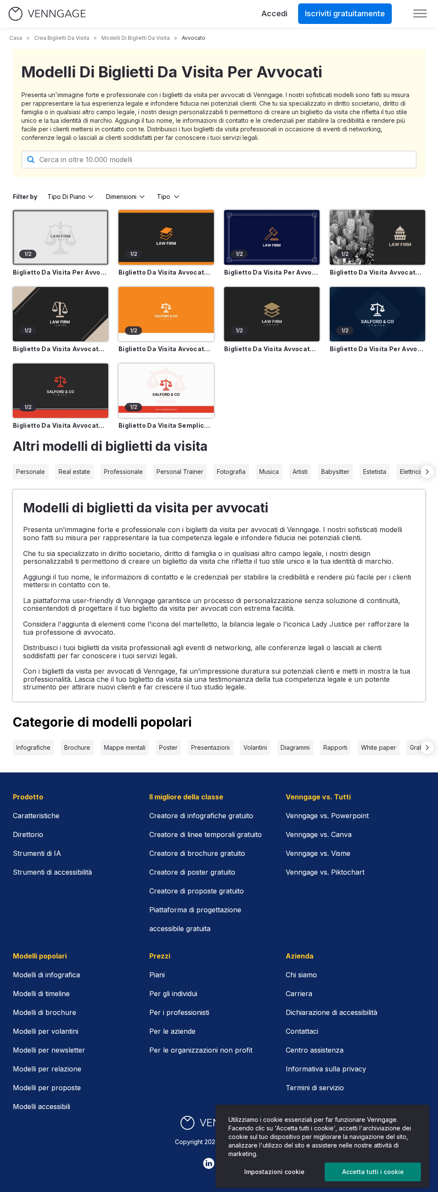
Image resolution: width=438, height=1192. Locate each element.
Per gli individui (173, 993)
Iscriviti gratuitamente (345, 13)
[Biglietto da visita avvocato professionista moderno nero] (377, 237)
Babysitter (335, 471)
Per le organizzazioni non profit (200, 1050)
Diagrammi (295, 747)
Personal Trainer (180, 471)
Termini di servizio (315, 1087)
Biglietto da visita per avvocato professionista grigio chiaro (60, 272)
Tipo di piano (66, 196)
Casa (15, 38)
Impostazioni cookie (274, 1171)
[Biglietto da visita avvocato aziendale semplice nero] (272, 314)
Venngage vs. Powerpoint (327, 815)
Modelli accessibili (41, 1106)
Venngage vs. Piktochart (325, 872)
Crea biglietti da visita (61, 38)
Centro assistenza (314, 1050)
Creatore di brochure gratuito (197, 853)
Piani (157, 974)
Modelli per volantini (45, 1031)
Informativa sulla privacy (326, 1069)
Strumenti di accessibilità (52, 872)
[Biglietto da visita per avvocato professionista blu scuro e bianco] (272, 237)
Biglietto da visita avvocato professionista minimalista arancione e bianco (166, 348)
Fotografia (231, 471)
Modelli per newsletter (49, 1050)
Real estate (74, 471)
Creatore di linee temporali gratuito (205, 834)
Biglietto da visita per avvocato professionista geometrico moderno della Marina (377, 348)
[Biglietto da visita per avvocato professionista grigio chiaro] (60, 237)
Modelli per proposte (47, 1087)
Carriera (299, 993)
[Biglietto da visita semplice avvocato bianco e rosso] (166, 391)
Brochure (77, 747)
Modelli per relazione (47, 1069)
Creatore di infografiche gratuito (201, 815)
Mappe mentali (124, 747)
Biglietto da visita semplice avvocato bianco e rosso (166, 425)
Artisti (300, 471)
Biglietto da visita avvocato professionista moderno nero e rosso (60, 425)
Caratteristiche (36, 815)
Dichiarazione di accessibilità (331, 1012)
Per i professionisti (179, 1012)
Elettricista (414, 471)
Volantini (255, 747)
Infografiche (33, 747)
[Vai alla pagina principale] (47, 14)
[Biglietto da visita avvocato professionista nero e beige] (60, 314)
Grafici (419, 747)
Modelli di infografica (46, 974)
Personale (30, 471)
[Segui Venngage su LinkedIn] (208, 1163)
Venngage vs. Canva (319, 834)
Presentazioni (210, 747)
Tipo (163, 196)
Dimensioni (121, 196)
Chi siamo (301, 974)
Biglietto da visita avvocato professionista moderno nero (377, 272)
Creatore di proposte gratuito (196, 891)
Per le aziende (172, 1031)
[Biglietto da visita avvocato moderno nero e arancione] (166, 237)
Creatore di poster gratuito (192, 872)
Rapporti (335, 747)
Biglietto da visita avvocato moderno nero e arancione (166, 272)
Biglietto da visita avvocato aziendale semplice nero (272, 348)
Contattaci (302, 1031)
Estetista (374, 471)
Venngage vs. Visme (318, 853)
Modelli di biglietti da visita (135, 38)
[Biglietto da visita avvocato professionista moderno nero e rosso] (60, 391)
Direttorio (28, 834)
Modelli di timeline (41, 993)
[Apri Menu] (420, 13)
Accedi (274, 13)
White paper (378, 747)
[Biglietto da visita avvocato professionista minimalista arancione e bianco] (166, 314)
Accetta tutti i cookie (373, 1171)
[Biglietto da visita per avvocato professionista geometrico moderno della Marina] (377, 314)
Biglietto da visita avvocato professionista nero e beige (60, 348)
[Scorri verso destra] (427, 471)
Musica (269, 471)
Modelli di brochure (44, 1012)
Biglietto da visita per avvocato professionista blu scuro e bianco (272, 272)
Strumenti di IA (37, 853)
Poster (168, 747)
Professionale (123, 471)
